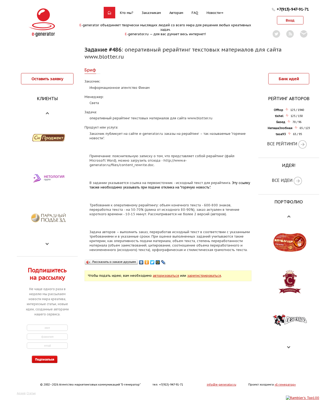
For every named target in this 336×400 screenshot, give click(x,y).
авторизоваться (166, 275)
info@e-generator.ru (221, 384)
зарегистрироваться (204, 275)
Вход (290, 20)
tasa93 (281, 134)
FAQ (195, 13)
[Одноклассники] (147, 262)
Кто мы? (126, 13)
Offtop (278, 110)
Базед (280, 122)
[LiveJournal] (163, 262)
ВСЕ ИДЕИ (282, 180)
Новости (213, 13)
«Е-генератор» (285, 384)
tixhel (279, 116)
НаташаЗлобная (280, 128)
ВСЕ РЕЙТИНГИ (282, 143)
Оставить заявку (47, 78)
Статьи (31, 393)
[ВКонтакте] (141, 262)
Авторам (176, 13)
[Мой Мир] (158, 262)
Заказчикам (151, 13)
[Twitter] (152, 262)
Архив (21, 393)
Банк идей (289, 78)
